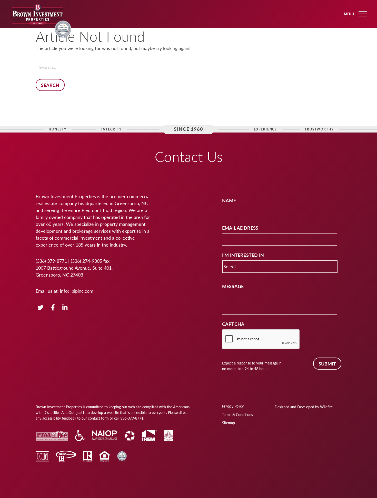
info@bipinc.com (76, 291)
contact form (98, 418)
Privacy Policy (233, 406)
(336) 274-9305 (86, 261)
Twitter (40, 307)
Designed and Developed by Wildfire (304, 406)
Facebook (53, 307)
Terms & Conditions (237, 414)
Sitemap (228, 422)
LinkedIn (65, 307)
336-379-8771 (38, 33)
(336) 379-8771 (51, 261)
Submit (327, 363)
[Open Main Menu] (363, 13)
